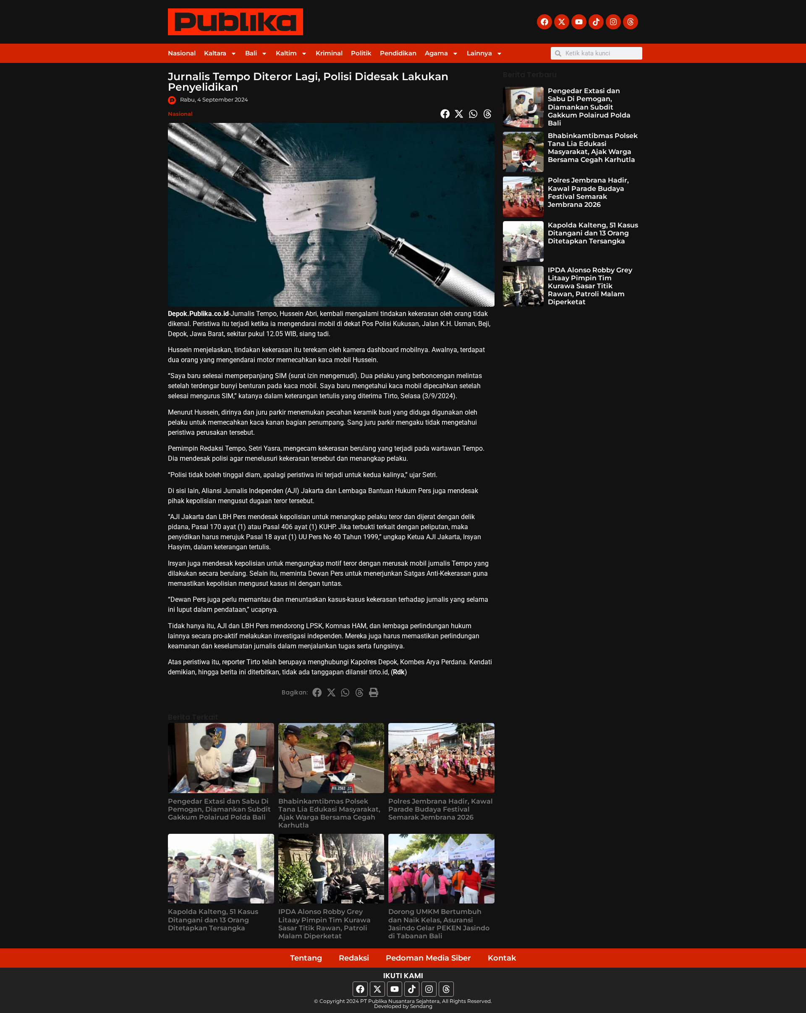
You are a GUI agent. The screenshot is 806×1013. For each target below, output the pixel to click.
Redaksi (354, 958)
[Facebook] (544, 21)
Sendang (421, 1006)
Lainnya (479, 53)
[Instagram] (613, 21)
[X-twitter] (561, 21)
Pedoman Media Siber (428, 958)
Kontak (502, 958)
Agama (436, 53)
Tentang (306, 958)
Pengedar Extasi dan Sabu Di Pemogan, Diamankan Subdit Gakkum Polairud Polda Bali (219, 809)
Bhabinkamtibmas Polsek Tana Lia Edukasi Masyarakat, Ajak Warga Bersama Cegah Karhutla (329, 813)
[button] (445, 114)
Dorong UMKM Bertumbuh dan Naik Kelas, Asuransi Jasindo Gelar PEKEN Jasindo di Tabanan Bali (438, 924)
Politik (361, 53)
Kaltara (215, 53)
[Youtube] (578, 21)
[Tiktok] (596, 21)
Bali (251, 53)
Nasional (182, 53)
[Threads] (630, 21)
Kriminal (329, 53)
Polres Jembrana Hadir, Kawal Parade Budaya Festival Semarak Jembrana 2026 (440, 809)
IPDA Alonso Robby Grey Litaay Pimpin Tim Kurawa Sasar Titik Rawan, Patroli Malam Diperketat (324, 924)
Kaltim (286, 53)
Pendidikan (398, 53)
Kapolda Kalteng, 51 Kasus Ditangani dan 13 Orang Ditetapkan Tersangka (213, 920)
